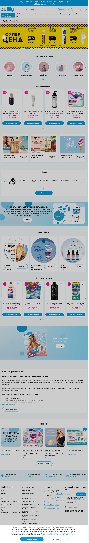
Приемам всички (32, 539)
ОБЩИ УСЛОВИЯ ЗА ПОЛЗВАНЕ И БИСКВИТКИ (57, 535)
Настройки (56, 539)
